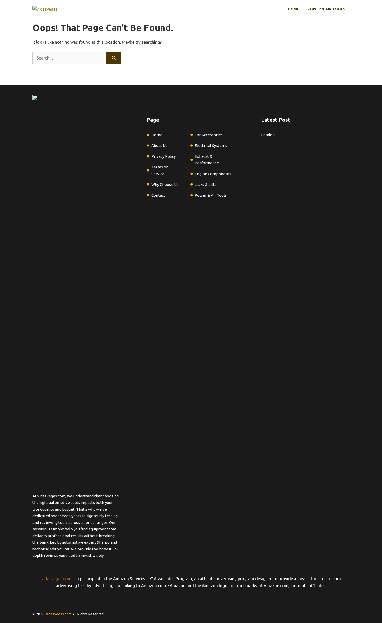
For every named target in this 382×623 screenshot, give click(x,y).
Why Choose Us (165, 184)
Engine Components (213, 174)
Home (293, 9)
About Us (159, 145)
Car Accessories (209, 135)
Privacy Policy (163, 156)
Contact (158, 195)
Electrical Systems (211, 145)
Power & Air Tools (326, 9)
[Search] (113, 58)
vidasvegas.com (56, 578)
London (268, 135)
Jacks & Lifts (205, 184)
